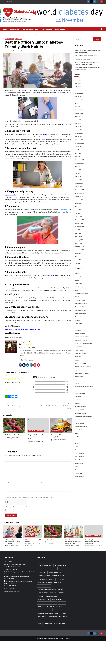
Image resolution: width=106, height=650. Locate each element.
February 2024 (79, 133)
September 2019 (79, 249)
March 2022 (78, 180)
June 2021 (78, 210)
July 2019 (77, 256)
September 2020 (79, 226)
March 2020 (78, 236)
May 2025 (77, 106)
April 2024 (78, 126)
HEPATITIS (78, 356)
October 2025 (79, 100)
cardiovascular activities (57, 428)
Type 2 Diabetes (79, 456)
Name (7, 482)
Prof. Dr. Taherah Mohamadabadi (13, 437)
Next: (56, 406)
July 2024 (77, 116)
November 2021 (79, 193)
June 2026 (78, 80)
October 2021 (79, 196)
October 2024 (79, 113)
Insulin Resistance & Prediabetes (84, 386)
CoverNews (58, 638)
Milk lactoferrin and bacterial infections (86, 55)
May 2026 (77, 83)
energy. (45, 134)
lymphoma (78, 396)
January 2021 (79, 216)
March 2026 (78, 90)
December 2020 (79, 220)
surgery (77, 443)
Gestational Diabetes (81, 340)
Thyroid (77, 446)
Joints (76, 390)
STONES (77, 436)
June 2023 (78, 153)
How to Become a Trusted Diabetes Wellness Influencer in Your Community (87, 63)
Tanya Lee (8, 545)
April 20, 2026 (75, 545)
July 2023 (77, 150)
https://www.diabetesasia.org (12, 591)
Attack (77, 280)
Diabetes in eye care (80, 310)
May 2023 (77, 156)
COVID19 (77, 296)
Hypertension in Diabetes (82, 373)
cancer (6, 430)
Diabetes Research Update (30, 29)
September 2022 (79, 163)
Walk (76, 470)
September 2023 (79, 143)
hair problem (78, 346)
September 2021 (79, 200)
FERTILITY (78, 330)
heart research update (81, 353)
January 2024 (79, 136)
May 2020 (77, 230)
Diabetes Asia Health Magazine (14, 18)
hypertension (78, 370)
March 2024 (78, 130)
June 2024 (78, 120)
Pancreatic (78, 420)
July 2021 (77, 206)
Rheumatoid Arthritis (81, 426)
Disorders (77, 320)
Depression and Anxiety (81, 303)
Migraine (77, 403)
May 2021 (77, 213)
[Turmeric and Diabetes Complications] (61, 425)
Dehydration (64, 209)
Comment (8, 460)
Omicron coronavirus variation (83, 416)
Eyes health (78, 326)
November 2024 (79, 110)
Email (40, 482)
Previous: (20, 405)
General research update (82, 336)
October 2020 (79, 223)
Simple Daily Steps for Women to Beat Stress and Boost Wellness (87, 68)
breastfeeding (79, 287)
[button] (102, 29)
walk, (52, 275)
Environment (78, 323)
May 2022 (77, 173)
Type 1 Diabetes (79, 450)
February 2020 (79, 239)
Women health (40, 430)
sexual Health (78, 430)
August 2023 (78, 146)
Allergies (77, 273)
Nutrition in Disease (59, 29)
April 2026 (78, 86)
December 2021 (79, 190)
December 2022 (79, 160)
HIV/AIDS (77, 360)
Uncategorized (79, 463)
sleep (76, 433)
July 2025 (77, 103)
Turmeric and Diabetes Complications (58, 436)
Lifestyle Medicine (47, 29)
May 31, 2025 (17, 51)
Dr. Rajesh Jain (9, 51)
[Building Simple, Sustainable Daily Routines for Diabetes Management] (12, 531)
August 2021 (78, 203)
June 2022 (78, 170)
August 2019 (78, 253)
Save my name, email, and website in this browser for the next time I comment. (29, 497)
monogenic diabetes (80, 406)
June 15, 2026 (29, 545)
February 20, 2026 (56, 441)
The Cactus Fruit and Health (13, 435)
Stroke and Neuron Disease (82, 440)
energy (55, 90)
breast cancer (78, 283)
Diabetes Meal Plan (80, 313)
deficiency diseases (9, 38)
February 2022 (79, 183)
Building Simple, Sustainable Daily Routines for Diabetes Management (88, 51)
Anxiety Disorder (79, 277)
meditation (78, 400)
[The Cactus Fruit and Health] (14, 425)
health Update (18, 38)
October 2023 (79, 140)
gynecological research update (83, 343)
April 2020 (78, 233)
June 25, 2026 (15, 545)
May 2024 (77, 123)
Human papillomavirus (81, 363)
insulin (77, 383)
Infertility (77, 380)
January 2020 (79, 243)
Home (5, 29)
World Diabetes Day (80, 476)
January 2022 (79, 186)
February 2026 (79, 93)
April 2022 (78, 176)
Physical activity (10, 195)
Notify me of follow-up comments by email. (18, 507)
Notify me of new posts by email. (15, 510)
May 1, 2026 (8, 439)
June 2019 (78, 259)
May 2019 (77, 263)
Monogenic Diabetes (80, 410)
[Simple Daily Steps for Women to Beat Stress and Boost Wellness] (38, 425)
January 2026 (79, 96)
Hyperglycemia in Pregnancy (83, 366)
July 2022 (77, 166)
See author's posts (27, 360)
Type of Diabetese (14, 29)
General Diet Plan (80, 333)
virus (76, 466)
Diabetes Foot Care (80, 306)
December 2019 (79, 246)
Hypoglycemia (79, 376)
